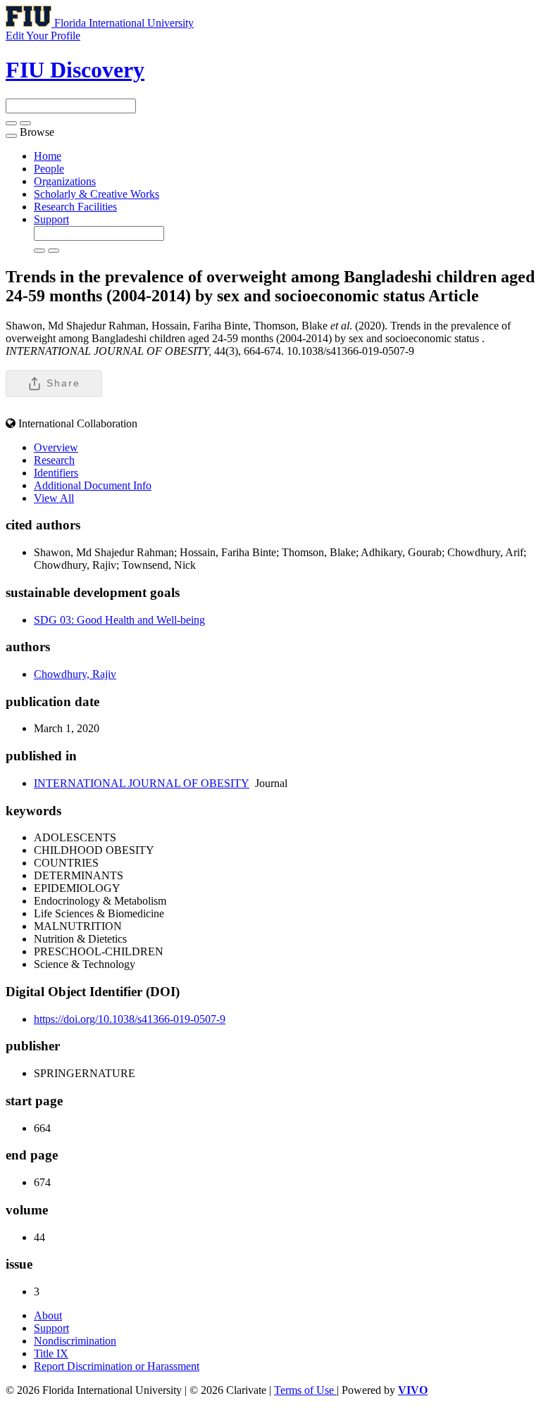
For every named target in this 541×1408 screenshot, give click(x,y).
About (48, 1315)
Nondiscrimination (75, 1341)
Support (51, 219)
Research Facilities (75, 207)
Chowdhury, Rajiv (75, 674)
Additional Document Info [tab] (92, 485)
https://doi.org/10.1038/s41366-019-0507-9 (129, 1019)
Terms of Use (305, 1390)
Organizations (65, 181)
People (49, 169)
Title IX (51, 1353)
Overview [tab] (56, 447)
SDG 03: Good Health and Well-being (119, 620)
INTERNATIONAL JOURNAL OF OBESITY (141, 783)
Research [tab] (54, 460)
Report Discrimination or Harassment (116, 1366)
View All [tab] (54, 498)
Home (47, 156)
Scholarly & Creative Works (96, 194)
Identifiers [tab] (56, 473)
